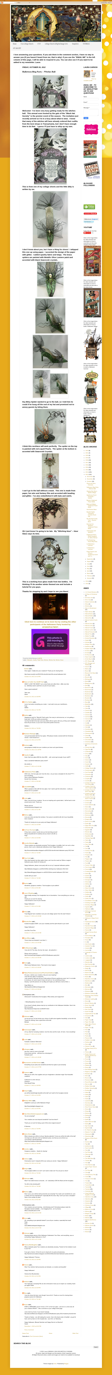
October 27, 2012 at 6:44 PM (32, 1108)
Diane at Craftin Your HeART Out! (34, 682)
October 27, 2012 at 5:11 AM (32, 793)
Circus (87, 753)
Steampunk (88, 1134)
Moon (86, 1001)
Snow (86, 1117)
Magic (86, 968)
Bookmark (88, 691)
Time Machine (89, 1164)
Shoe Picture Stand (90, 1107)
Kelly (25, 911)
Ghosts (87, 882)
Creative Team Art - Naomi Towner (90, 797)
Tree (86, 1180)
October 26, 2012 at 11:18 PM (32, 749)
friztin (55, 1363)
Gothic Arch (88, 898)
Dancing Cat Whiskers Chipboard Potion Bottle (92, 526)
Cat (86, 723)
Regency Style (89, 1071)
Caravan (87, 714)
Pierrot (87, 1044)
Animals (87, 642)
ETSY (39, 44)
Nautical (87, 1007)
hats (86, 923)
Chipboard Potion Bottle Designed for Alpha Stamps (92, 536)
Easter (87, 823)
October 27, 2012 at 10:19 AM (32, 916)
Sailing (87, 1094)
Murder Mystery (89, 1003)
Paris (86, 1029)
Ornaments (88, 1015)
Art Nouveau (88, 654)
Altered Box (88, 618)
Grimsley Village (89, 904)
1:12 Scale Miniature (91, 592)
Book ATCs (88, 687)
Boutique (87, 700)
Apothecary (88, 646)
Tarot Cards (88, 1148)
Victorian (87, 1203)
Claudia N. (27, 755)
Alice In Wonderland (90, 608)
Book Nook (88, 689)
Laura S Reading (29, 893)
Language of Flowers (91, 952)
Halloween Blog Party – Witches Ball (92, 488)
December (90, 476)
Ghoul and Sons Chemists (91, 484)
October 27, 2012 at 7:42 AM (32, 878)
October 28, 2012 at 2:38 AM (32, 1153)
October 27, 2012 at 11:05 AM (32, 967)
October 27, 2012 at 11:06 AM (32, 989)
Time (86, 1162)
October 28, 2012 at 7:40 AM (32, 1186)
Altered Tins (88, 634)
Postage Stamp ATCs (91, 1048)
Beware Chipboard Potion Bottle (92, 501)
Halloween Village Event (91, 918)
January (89, 578)
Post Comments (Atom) (36, 1336)
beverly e (26, 1149)
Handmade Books (90, 921)
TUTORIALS (86, 44)
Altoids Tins (88, 636)
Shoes (87, 1109)
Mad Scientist (89, 964)
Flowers (87, 861)
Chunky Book (88, 747)
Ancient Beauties (89, 638)
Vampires (87, 1201)
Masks (87, 976)
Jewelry (35, 660)
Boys (86, 702)
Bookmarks (88, 694)
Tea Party (87, 1152)
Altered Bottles (89, 615)
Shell (25, 963)
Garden (87, 875)
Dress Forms (88, 821)
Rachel (26, 883)
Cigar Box (88, 749)
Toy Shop (87, 1170)
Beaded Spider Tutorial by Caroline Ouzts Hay (91, 514)
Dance (87, 806)
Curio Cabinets (89, 804)
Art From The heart (29, 830)
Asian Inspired (89, 657)
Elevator (87, 832)
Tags (86, 1144)
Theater (87, 1160)
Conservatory (89, 770)
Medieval (87, 983)
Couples (87, 778)
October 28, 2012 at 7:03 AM (32, 1173)
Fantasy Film (88, 850)
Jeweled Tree (89, 946)
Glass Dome (88, 888)
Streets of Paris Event (91, 1138)
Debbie (26, 715)
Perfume (87, 1042)
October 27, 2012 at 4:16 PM (32, 1095)
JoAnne (26, 1158)
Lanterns (87, 956)
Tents (86, 1156)
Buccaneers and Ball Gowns (32, 1062)
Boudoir (87, 698)
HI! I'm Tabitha (28, 702)
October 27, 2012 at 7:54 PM (32, 1143)
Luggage (87, 960)
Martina (26, 1191)
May (88, 568)
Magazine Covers (90, 966)
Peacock (87, 1038)
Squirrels (87, 1127)
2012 (87, 474)
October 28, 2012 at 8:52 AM (32, 1199)
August (89, 561)
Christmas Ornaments (91, 744)
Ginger (26, 1168)
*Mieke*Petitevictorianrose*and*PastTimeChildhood (39, 972)
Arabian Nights (89, 648)
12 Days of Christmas (91, 594)
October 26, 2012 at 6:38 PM (32, 696)
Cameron (26, 1072)
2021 (87, 453)
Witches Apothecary (90, 1219)
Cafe (86, 706)
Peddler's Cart (89, 1040)
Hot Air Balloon (89, 935)
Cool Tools (88, 772)
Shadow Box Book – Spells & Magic (92, 491)
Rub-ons (87, 1084)
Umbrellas (88, 1191)
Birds (86, 681)
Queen (87, 1063)
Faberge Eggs (89, 838)
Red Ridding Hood (90, 1069)
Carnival (87, 716)
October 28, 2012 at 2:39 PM (32, 1259)
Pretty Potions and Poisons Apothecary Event (90, 1055)
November (90, 479)
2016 (87, 465)
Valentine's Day (89, 1196)
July (88, 564)
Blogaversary (88, 683)
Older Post (75, 1333)
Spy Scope (88, 1125)
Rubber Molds (89, 1086)
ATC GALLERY (17, 48)
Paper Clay (88, 1020)
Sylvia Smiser (28, 1134)
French (87, 869)
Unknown (27, 1016)
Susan (26, 1304)
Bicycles (87, 677)
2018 (87, 460)
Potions (87, 1052)
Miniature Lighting (90, 999)
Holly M (26, 1091)
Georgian (87, 879)
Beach (87, 671)
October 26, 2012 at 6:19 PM (32, 676)
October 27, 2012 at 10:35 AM (32, 957)
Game (87, 873)
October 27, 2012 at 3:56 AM (32, 781)
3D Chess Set (89, 597)
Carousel (87, 718)
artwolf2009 (27, 786)
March (89, 573)
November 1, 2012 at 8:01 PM (32, 1326)
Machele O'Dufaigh (29, 733)
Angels (87, 640)
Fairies (87, 842)
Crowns (87, 802)
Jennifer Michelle (29, 843)
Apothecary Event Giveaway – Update (91, 496)
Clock (86, 757)
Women (87, 1229)
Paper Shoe (40, 660)
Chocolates (88, 739)
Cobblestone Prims (29, 771)
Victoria (26, 1265)
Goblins (87, 892)
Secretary (87, 1103)
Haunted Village (89, 928)
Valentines (88, 1199)
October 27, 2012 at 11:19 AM (32, 1011)
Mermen (87, 989)
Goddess (87, 894)
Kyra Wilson (27, 938)
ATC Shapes (88, 661)
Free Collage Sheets (27, 44)
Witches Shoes (59, 660)
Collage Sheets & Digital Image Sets (56, 44)
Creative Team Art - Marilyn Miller (90, 794)
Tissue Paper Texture (91, 1166)
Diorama (87, 813)
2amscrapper (28, 1029)
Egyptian (87, 829)
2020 (87, 455)
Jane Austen (88, 944)
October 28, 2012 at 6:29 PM (32, 1287)
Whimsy (87, 1211)
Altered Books (89, 613)
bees (86, 675)
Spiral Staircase (89, 1121)
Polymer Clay (88, 1046)
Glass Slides (88, 890)
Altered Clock (88, 623)
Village (87, 1207)
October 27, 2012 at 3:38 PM (32, 1085)
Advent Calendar (89, 602)
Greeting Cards (89, 902)
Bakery (87, 668)
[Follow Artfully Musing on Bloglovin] (91, 220)
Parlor (86, 1034)
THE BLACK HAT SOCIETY (91, 531)
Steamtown (88, 1136)
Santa (86, 1098)
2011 (86, 581)
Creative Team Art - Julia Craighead (90, 787)
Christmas (88, 741)
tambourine (88, 1146)
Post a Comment (29, 1330)
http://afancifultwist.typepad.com (34, 1114)
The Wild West (89, 1158)
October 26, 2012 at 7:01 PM (32, 710)
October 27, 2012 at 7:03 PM (32, 1128)
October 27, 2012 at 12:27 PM (32, 1067)
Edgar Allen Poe (89, 825)
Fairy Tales (88, 844)
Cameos (87, 710)
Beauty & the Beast (90, 673)
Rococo (87, 1077)
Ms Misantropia (28, 948)
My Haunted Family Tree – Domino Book (92, 520)
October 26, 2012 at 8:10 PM (32, 740)
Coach (87, 762)
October (89, 481)
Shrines (87, 1113)
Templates (75, 44)
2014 (87, 469)
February (89, 575)
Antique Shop (89, 644)
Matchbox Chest (89, 978)
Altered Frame (89, 627)
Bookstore (88, 696)
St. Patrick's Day (89, 1130)
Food (86, 863)
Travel (87, 1176)
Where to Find (89, 1209)
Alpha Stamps (89, 611)
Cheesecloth (88, 733)
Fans (86, 848)
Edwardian (88, 827)
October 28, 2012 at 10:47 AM (32, 1227)
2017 (87, 462)
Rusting (87, 1090)
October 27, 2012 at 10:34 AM (32, 942)
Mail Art (87, 970)
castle (86, 721)
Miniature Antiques (90, 993)
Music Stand (88, 1005)
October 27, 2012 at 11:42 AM (32, 1034)
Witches (46, 660)
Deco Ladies (88, 809)
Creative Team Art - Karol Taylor (90, 790)
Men (86, 985)
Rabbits (87, 1065)
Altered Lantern (89, 629)
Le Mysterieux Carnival (90, 544)
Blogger (66, 1363)
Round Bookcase (90, 1082)
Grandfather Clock (90, 900)
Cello (86, 727)
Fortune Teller (89, 865)
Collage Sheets (89, 768)
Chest (86, 735)
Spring (87, 1123)
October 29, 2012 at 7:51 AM (32, 1299)
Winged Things (89, 1213)
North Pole (88, 1011)
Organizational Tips (90, 1013)
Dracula (87, 817)
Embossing (88, 834)
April (88, 571)
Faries (87, 852)
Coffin (86, 766)
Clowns (87, 760)
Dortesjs (26, 745)
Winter (87, 1215)
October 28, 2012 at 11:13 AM (32, 1239)
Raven (87, 1067)
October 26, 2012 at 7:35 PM (32, 728)
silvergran (27, 1049)
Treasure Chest (89, 1178)
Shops (87, 1111)
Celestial (87, 725)
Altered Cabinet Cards (91, 620)
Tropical (87, 1183)
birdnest (26, 1281)
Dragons (87, 819)
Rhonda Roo (28, 921)
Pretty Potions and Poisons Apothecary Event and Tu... (92, 554)
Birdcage (87, 679)
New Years (88, 1009)
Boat (86, 685)
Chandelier (88, 731)
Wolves (87, 1227)
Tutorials (87, 1189)
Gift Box (87, 884)
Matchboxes (88, 981)
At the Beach (88, 659)
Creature (87, 800)
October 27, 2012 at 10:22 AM (32, 932)
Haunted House (89, 925)
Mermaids (88, 987)
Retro (86, 1075)
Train (86, 1172)
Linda (25, 798)
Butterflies (88, 704)
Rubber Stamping (90, 1088)
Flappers (87, 859)
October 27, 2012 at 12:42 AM (32, 766)
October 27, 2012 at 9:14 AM (32, 906)
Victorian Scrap (89, 1205)
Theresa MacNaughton (31, 1244)
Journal (87, 950)
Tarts (86, 1150)
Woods (87, 1231)
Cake (86, 708)
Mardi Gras (88, 972)
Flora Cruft (27, 858)
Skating (87, 1115)
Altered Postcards (90, 632)
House (87, 939)
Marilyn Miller (28, 1100)
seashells (87, 1100)
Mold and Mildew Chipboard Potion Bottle (92, 506)
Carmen (26, 668)
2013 (87, 472)
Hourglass (88, 937)
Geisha (87, 877)
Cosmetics (88, 774)
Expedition (88, 836)
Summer (87, 1142)
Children (87, 737)
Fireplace (87, 854)
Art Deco (87, 650)
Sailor (86, 1096)
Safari (86, 1092)
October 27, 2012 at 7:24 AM (32, 852)
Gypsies (87, 906)
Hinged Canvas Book (91, 932)
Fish (86, 856)
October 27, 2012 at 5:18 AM (32, 824)
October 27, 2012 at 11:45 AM (32, 1057)
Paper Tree (88, 1027)
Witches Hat (52, 660)
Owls (86, 1017)
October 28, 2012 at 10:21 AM (32, 1213)
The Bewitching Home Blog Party (92, 540)
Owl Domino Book (92, 509)
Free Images (88, 867)
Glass (86, 886)
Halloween (29, 660)
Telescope (88, 1154)
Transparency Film (90, 1174)
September (90, 559)
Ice (86, 942)
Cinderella (88, 751)
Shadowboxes (89, 1105)
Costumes (88, 776)
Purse (86, 1059)
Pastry (87, 1036)
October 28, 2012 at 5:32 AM (32, 1163)
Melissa (26, 815)
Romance (87, 1080)
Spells (86, 1119)
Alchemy (87, 606)
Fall (86, 846)
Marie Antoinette (89, 974)
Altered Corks (89, 625)
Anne (26, 1218)
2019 (87, 457)
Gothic (87, 896)
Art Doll (87, 652)
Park (86, 1031)
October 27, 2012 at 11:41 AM (32, 1024)
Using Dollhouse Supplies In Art (89, 1194)
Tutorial (87, 1187)
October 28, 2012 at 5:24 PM (32, 1276)
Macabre (87, 962)
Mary (25, 1293)
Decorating (88, 811)
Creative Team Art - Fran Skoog (90, 783)
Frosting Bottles (89, 871)
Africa (86, 604)
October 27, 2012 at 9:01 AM (32, 888)
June (88, 566)
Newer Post (25, 1333)
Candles (87, 712)
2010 (87, 583)
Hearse (87, 930)
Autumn (87, 666)
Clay (86, 755)
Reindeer (87, 1073)
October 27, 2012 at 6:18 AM (32, 837)
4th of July (88, 599)
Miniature (87, 991)
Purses (87, 1061)
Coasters (87, 764)
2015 (87, 467)
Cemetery (88, 729)
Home (15, 44)
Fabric (87, 840)
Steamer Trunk (89, 1132)
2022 (87, 450)
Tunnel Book (88, 1185)
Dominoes (88, 815)
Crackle (87, 780)
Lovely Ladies (89, 958)
